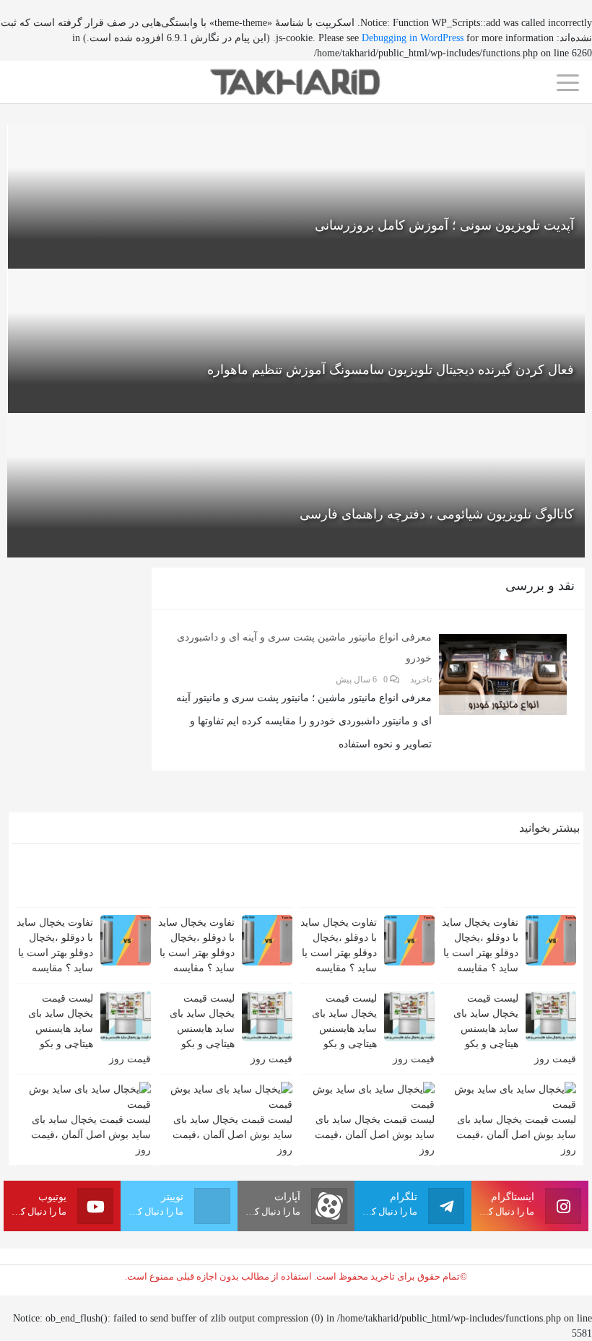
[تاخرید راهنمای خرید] (296, 81)
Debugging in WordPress (412, 37)
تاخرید (421, 679)
